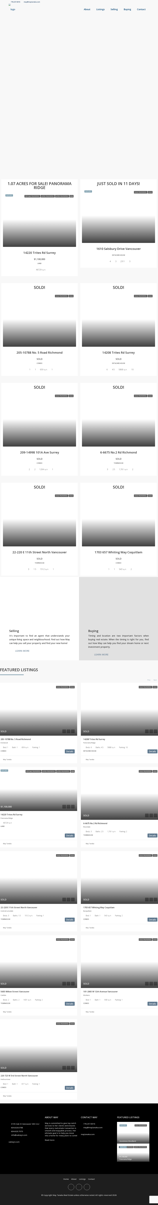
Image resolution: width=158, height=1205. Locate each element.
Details (69, 751)
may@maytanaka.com (92, 1127)
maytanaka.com (88, 1134)
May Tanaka (7, 759)
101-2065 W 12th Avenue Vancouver (100, 991)
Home (66, 1179)
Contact (141, 9)
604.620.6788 (17, 1127)
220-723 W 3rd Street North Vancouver (19, 1075)
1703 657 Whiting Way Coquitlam (118, 552)
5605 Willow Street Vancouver (15, 991)
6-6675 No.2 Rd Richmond (118, 452)
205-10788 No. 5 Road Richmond (40, 352)
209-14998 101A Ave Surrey (39, 452)
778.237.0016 (89, 1124)
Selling (114, 9)
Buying (127, 9)
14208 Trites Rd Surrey (118, 352)
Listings (100, 9)
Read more (49, 1140)
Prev (148, 680)
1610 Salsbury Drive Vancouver (118, 249)
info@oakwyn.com (19, 1135)
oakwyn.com (14, 1142)
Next (155, 680)
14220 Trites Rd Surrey (39, 253)
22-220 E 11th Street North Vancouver (39, 552)
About (87, 9)
